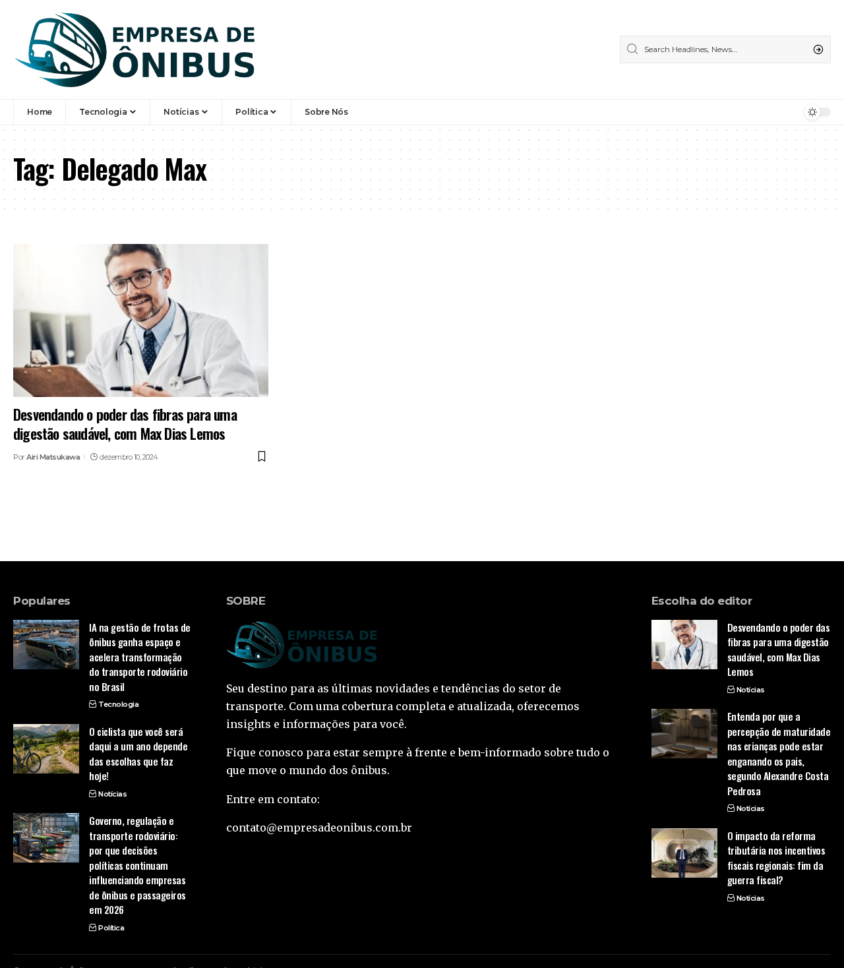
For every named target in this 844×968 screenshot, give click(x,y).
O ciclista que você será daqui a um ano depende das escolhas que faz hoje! (138, 753)
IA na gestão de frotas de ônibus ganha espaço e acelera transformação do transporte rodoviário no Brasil (140, 657)
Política (111, 927)
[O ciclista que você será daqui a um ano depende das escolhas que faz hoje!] (46, 748)
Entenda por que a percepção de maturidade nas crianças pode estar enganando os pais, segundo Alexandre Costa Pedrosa (779, 753)
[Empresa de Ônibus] (135, 49)
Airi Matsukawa (53, 457)
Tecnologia (118, 704)
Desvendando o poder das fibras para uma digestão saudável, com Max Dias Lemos (125, 424)
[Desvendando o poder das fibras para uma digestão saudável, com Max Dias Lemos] (140, 320)
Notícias (112, 794)
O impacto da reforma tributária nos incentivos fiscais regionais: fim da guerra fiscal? (776, 858)
